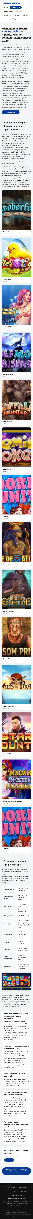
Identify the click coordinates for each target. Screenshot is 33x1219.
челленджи (7, 19)
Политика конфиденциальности (16, 1198)
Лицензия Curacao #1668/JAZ (16, 1192)
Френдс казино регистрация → (17, 1171)
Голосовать (9, 1160)
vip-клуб (18, 11)
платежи (25, 15)
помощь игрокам (9, 11)
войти (6, 7)
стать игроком (16, 7)
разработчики (8, 15)
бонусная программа (19, 19)
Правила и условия (16, 1195)
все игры (17, 15)
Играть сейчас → (11, 112)
